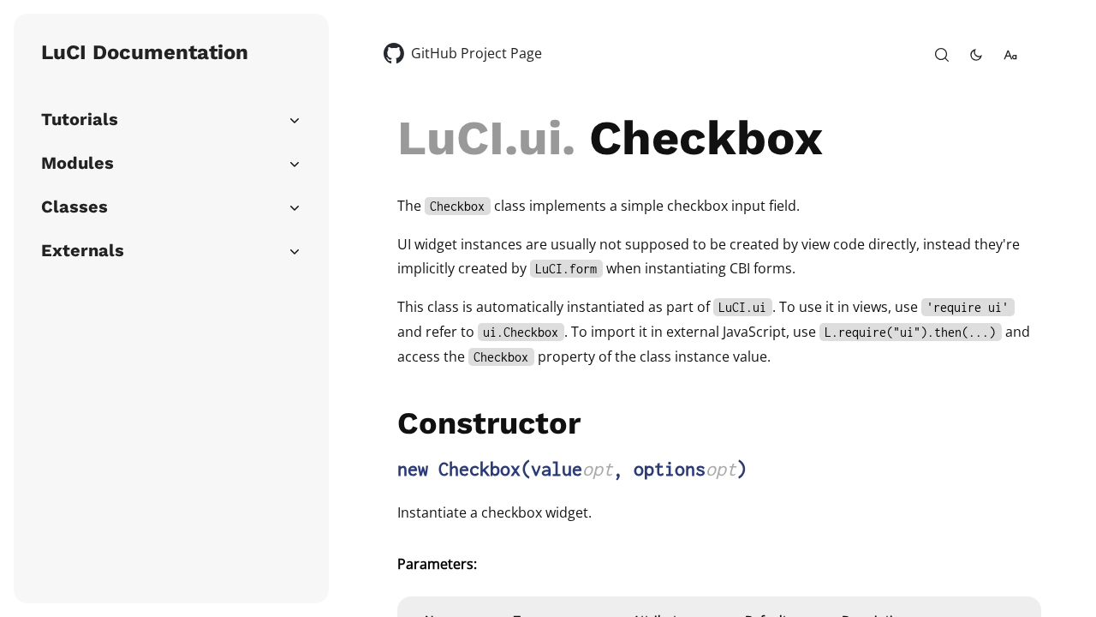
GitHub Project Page (476, 53)
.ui (533, 138)
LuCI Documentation (144, 52)
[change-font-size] (1010, 55)
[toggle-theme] (976, 55)
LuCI (450, 138)
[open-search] (942, 55)
